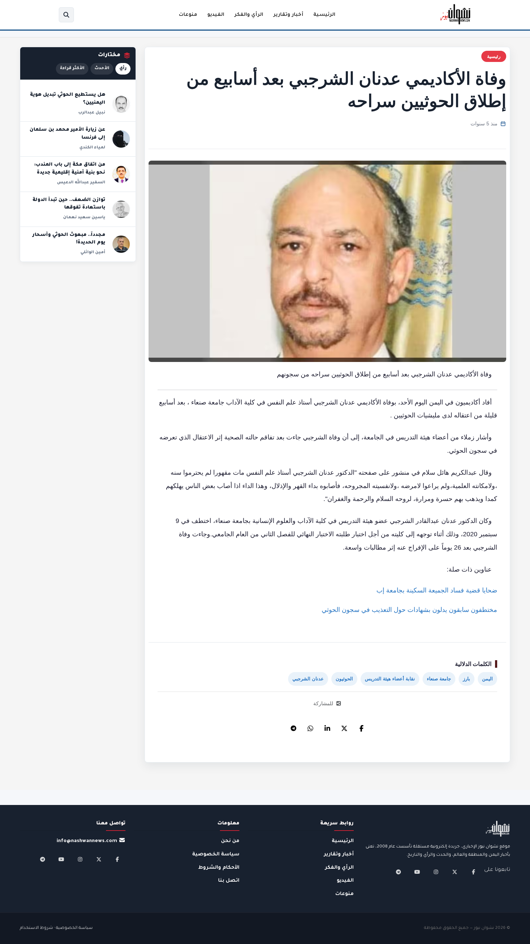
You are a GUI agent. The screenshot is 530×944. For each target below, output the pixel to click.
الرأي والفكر (248, 15)
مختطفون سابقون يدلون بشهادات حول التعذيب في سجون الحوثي (409, 609)
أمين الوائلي (92, 252)
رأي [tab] (123, 68)
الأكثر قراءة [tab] (72, 68)
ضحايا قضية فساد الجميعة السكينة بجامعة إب (436, 590)
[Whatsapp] (310, 726)
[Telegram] (293, 726)
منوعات (188, 15)
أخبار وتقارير (288, 15)
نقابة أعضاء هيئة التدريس (390, 678)
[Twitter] (344, 726)
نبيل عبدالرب (91, 113)
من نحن (230, 841)
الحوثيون (344, 678)
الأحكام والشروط (218, 868)
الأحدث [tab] (101, 68)
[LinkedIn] (327, 726)
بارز (466, 678)
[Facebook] (361, 726)
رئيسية (493, 56)
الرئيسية (324, 15)
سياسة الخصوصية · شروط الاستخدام (56, 928)
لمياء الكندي (92, 148)
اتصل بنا (228, 880)
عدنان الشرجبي (308, 678)
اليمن (487, 678)
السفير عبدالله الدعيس (81, 182)
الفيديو (215, 15)
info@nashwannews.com (87, 841)
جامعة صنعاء (439, 678)
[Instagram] (436, 872)
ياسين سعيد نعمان (84, 217)
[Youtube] (417, 872)
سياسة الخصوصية (215, 854)
